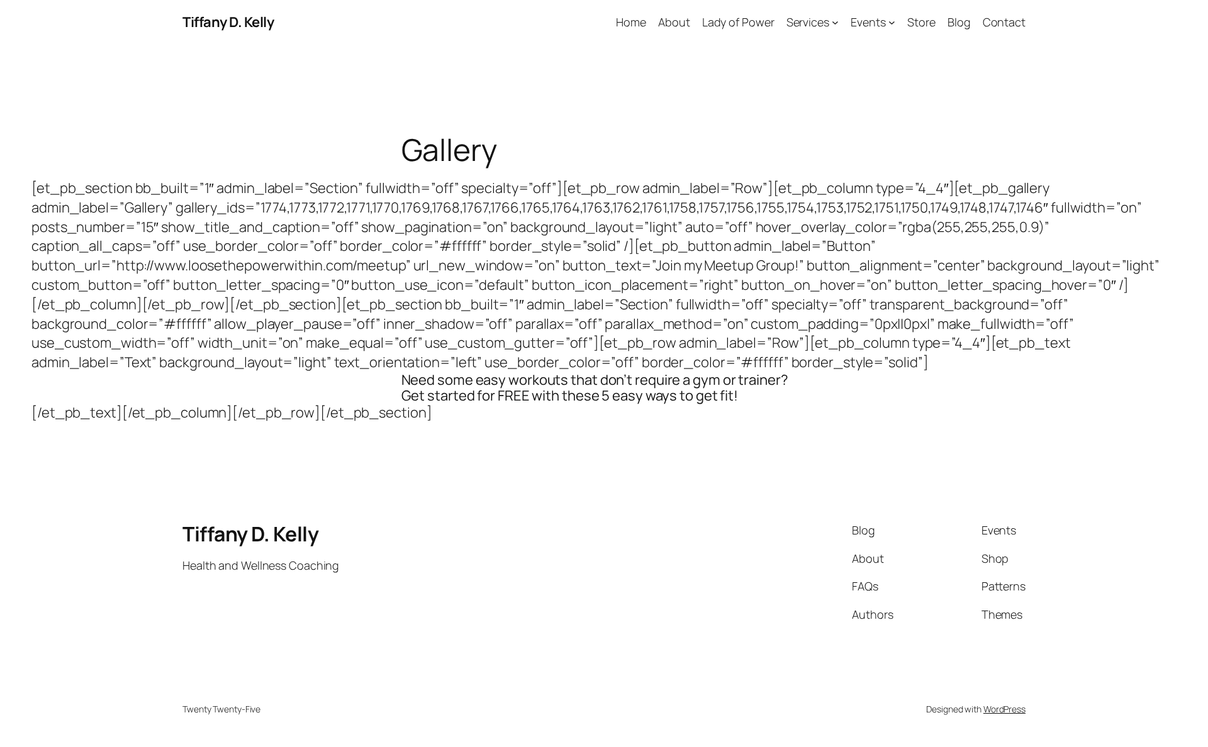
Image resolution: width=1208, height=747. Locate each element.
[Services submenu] (835, 22)
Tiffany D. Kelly (228, 22)
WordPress (1004, 709)
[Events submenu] (891, 22)
